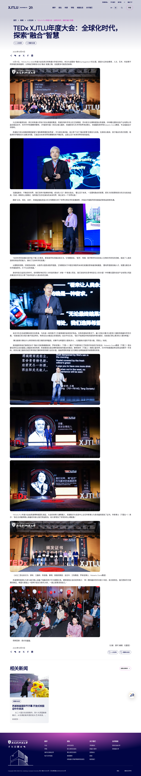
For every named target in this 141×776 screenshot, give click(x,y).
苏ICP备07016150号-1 (44, 771)
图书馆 (119, 2)
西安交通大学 (116, 745)
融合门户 (130, 2)
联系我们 (92, 759)
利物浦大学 (115, 749)
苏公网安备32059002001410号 (58, 771)
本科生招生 (70, 745)
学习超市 (113, 2)
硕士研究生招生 (71, 749)
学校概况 (92, 745)
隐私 (118, 771)
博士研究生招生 (71, 752)
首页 (14, 20)
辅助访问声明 (128, 771)
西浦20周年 (93, 749)
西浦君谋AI (105, 2)
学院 (72, 8)
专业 (45, 745)
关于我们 (89, 8)
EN (111, 8)
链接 (28, 641)
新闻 (21, 20)
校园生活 (80, 8)
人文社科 (30, 20)
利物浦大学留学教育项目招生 (76, 759)
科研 (66, 8)
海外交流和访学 (49, 752)
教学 (54, 8)
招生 (60, 8)
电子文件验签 (48, 756)
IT (124, 2)
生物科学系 (41, 200)
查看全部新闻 (124, 668)
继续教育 (69, 756)
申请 (129, 7)
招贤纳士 (92, 752)
